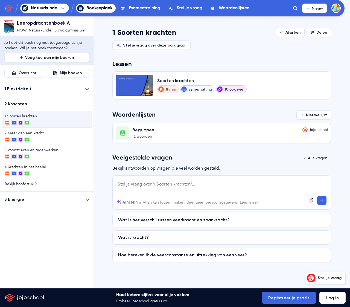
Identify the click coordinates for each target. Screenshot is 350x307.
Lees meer (249, 202)
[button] (47, 88)
